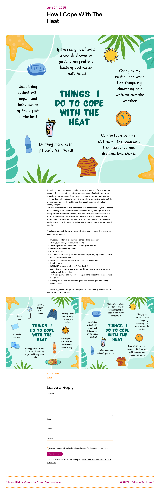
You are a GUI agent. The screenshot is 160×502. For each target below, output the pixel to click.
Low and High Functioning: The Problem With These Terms (34, 482)
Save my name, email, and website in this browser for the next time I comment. (78, 448)
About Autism (53, 374)
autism (49, 377)
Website (50, 438)
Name (49, 419)
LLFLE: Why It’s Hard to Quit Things (136, 482)
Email (49, 429)
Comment (51, 394)
